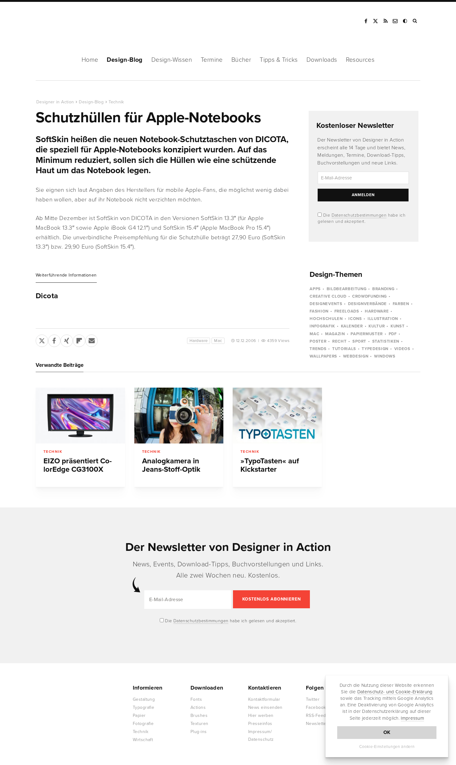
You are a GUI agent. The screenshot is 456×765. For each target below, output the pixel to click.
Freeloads (346, 311)
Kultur (377, 326)
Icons (355, 318)
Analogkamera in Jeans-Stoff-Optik (171, 465)
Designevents (326, 303)
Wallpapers (323, 356)
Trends (318, 348)
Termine (212, 60)
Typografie (143, 707)
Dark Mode (405, 21)
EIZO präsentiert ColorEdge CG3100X (77, 465)
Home (90, 60)
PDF (393, 333)
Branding (383, 288)
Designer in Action (68, 21)
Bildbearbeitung (347, 288)
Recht (339, 341)
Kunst (398, 326)
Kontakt (395, 21)
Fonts (196, 699)
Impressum (412, 718)
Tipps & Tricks (279, 60)
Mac (218, 340)
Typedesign (375, 348)
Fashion (319, 311)
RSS (385, 21)
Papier (139, 715)
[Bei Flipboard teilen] (79, 339)
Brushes (199, 715)
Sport (359, 341)
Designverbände (367, 303)
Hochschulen (326, 318)
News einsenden (265, 707)
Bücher (241, 60)
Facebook (366, 21)
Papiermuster (367, 333)
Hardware (199, 340)
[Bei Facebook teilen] (54, 339)
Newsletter (317, 723)
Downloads (321, 60)
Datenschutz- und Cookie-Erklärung (395, 692)
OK (387, 732)
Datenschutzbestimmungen (359, 215)
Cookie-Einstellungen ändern (387, 746)
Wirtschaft (143, 739)
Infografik (322, 326)
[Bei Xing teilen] (67, 339)
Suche (415, 21)
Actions (198, 707)
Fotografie (143, 723)
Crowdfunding (369, 296)
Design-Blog (124, 60)
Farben (401, 303)
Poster (318, 341)
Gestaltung (144, 699)
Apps (315, 288)
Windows (385, 356)
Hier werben (261, 715)
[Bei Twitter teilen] (42, 339)
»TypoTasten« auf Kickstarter (269, 465)
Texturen (199, 723)
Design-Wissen (171, 60)
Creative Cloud (328, 296)
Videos (402, 348)
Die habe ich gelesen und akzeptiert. (230, 620)
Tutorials (344, 348)
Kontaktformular (264, 699)
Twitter (313, 699)
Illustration (383, 318)
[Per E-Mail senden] (91, 339)
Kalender (352, 326)
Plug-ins (198, 731)
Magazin (335, 333)
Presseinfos (260, 723)
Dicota (47, 296)
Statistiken (385, 341)
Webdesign (356, 356)
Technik (116, 102)
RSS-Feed (316, 715)
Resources (360, 60)
